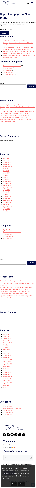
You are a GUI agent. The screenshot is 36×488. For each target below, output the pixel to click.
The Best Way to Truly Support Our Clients (15, 41)
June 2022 (6, 192)
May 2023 (5, 175)
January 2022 (7, 198)
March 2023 (6, 177)
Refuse (22, 484)
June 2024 (6, 171)
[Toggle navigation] (32, 3)
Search (2, 83)
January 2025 (7, 164)
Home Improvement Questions (12, 66)
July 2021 (5, 211)
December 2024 (7, 166)
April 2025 (6, 158)
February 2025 (7, 162)
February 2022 (7, 196)
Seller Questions (7, 70)
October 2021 (6, 204)
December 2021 (7, 200)
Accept (14, 484)
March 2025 (6, 160)
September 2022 (7, 188)
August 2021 (6, 209)
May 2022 (5, 194)
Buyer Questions (7, 68)
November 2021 (7, 202)
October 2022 (7, 185)
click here (5, 478)
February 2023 (7, 179)
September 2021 (7, 207)
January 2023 (7, 181)
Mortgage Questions (9, 74)
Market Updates (7, 72)
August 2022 (6, 190)
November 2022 (7, 183)
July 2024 (5, 169)
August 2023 (6, 173)
